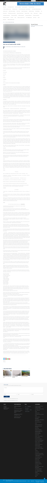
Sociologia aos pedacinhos (28, 15)
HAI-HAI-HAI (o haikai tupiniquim (39, 440)
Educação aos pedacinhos (6, 17)
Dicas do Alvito (18, 11)
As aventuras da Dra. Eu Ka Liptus (39, 414)
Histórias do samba (27, 13)
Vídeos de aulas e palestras (12, 11)
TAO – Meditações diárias (29, 17)
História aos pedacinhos (21, 15)
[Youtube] (41, 1)
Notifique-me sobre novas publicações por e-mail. (11, 400)
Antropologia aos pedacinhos (6, 15)
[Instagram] (40, 1)
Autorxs (31, 13)
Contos (36, 423)
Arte (41, 11)
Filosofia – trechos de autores (39, 436)
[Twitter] (42, 1)
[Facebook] (43, 1)
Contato (38, 17)
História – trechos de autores (38, 441)
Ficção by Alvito (37, 434)
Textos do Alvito (35, 13)
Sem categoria (37, 465)
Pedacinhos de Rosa (37, 458)
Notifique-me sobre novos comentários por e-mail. (11, 398)
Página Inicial (4, 19)
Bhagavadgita (37, 418)
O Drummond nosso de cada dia (11, 13)
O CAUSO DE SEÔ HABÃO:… (24, 376)
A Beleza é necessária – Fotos (20, 17)
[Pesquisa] (37, 0)
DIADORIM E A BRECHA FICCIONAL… (15, 377)
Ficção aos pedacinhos (38, 433)
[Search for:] (33, 0)
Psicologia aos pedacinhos (36, 15)
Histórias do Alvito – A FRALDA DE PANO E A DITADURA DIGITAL (18, 411)
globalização (29, 406)
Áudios (15, 17)
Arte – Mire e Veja (37, 410)
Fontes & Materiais (37, 11)
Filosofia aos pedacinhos (14, 15)
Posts (5, 407)
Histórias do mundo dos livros (39, 444)
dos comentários (6, 408)
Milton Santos (27, 408)
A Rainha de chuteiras (31, 11)
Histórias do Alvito (5, 11)
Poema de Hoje (5, 13)
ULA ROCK (12, 17)
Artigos (36, 411)
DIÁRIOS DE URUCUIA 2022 (11, 19)
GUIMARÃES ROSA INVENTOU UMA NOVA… (7, 377)
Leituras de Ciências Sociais (20, 13)
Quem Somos (34, 17)
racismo (31, 409)
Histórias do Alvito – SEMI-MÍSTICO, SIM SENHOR (15, 0)
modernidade (26, 409)
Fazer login (5, 406)
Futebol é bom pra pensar (24, 11)
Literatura (40, 13)
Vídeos (36, 476)
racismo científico (27, 411)
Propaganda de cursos (38, 462)
